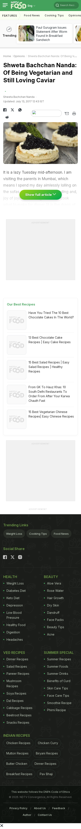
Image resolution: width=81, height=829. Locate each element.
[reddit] (7, 117)
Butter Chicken (16, 763)
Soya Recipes (16, 693)
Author (27, 815)
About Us (40, 808)
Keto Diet (12, 598)
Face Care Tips (58, 695)
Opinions (19, 56)
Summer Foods (57, 666)
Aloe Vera (54, 583)
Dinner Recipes (17, 659)
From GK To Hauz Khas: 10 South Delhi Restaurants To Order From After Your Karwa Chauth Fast (49, 393)
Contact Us (45, 815)
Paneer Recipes (17, 673)
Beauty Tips (55, 627)
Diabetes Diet (16, 590)
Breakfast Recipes (19, 774)
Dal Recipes (15, 701)
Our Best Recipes (21, 304)
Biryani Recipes (47, 753)
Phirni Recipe (56, 710)
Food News (32, 15)
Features (9, 15)
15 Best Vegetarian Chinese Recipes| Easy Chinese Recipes (51, 414)
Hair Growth (55, 598)
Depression (14, 605)
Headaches (14, 639)
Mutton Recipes (17, 753)
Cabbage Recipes (19, 708)
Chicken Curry (48, 743)
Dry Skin (53, 605)
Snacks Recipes (17, 722)
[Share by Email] (66, 113)
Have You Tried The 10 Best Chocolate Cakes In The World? (51, 315)
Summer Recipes (59, 659)
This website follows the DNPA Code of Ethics (40, 791)
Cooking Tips (38, 533)
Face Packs (55, 620)
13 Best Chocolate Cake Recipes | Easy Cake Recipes (50, 340)
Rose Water (55, 590)
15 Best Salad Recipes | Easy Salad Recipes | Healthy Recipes (49, 366)
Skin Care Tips (57, 688)
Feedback (58, 808)
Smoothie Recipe (59, 703)
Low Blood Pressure (14, 615)
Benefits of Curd (58, 681)
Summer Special (59, 652)
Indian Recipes (16, 735)
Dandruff (53, 612)
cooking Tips (54, 15)
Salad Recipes (16, 666)
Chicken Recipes (18, 743)
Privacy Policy (18, 808)
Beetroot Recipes (19, 715)
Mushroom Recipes (13, 683)
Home (7, 56)
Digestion (13, 632)
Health (10, 577)
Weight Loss (14, 533)
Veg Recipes (14, 652)
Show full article (39, 195)
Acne (50, 634)
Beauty (51, 577)
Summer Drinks (57, 673)
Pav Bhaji (46, 774)
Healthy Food (15, 625)
